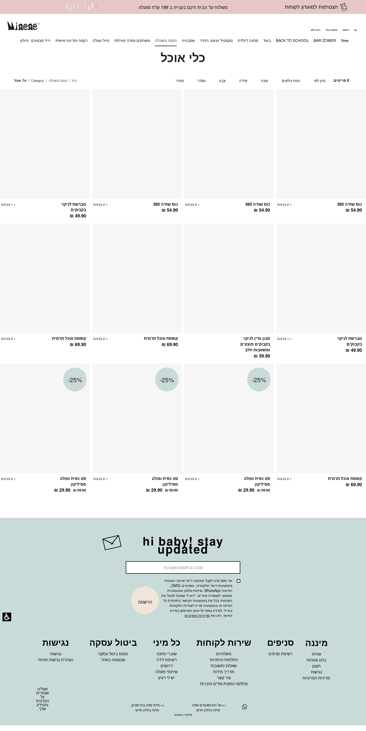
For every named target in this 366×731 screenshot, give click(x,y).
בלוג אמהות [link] (316, 660)
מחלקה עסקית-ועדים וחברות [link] (224, 683)
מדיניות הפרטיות (197, 615)
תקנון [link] (316, 666)
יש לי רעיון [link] (166, 677)
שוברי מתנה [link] (167, 653)
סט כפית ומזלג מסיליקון (257, 481)
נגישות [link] (316, 672)
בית (74, 80)
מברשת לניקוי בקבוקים (73, 207)
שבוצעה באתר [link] (113, 659)
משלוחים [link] (223, 653)
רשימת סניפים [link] (280, 653)
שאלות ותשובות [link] (224, 665)
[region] (49, 80)
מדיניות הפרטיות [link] (316, 678)
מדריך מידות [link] (223, 671)
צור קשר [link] (224, 677)
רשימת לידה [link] (166, 659)
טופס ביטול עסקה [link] (113, 653)
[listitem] (229, 153)
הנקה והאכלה (57, 80)
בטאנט (178, 714)
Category (37, 80)
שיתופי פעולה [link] (166, 671)
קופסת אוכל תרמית (161, 338)
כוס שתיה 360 (349, 204)
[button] (346, 26)
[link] (82, 10)
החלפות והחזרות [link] (224, 659)
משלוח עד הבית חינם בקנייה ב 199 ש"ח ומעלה (183, 7)
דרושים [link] (167, 665)
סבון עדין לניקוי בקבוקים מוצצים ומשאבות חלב (255, 344)
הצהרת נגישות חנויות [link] (55, 659)
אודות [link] (316, 654)
